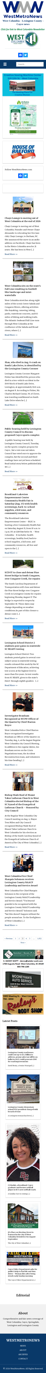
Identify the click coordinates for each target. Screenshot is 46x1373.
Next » (23, 943)
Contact (23, 1359)
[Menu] (5, 64)
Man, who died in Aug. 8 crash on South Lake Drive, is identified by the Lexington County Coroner (23, 365)
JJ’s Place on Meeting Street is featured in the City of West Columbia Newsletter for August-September (22, 1235)
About (23, 1350)
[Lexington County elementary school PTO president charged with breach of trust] (23, 1103)
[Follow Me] (25, 54)
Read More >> (11, 254)
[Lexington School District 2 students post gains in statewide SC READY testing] (23, 638)
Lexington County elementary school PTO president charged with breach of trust (23, 1109)
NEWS (23, 1346)
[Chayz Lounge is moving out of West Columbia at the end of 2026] (23, 213)
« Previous (9, 939)
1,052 (39, 939)
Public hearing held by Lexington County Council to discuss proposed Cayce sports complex (23, 431)
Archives (23, 1354)
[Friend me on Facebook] (20, 54)
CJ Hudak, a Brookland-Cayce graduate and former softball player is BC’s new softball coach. (22, 1187)
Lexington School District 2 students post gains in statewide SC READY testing (22, 645)
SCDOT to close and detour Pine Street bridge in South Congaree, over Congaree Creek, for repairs (22, 575)
